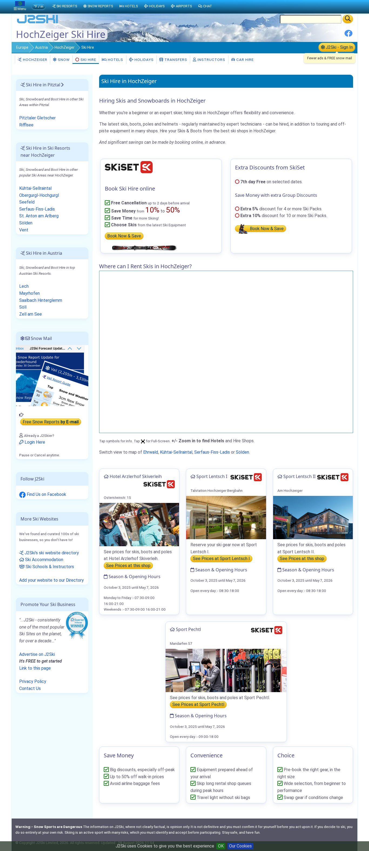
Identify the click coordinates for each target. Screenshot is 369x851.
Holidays (143, 59)
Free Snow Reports (51, 421)
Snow (63, 59)
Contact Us (30, 688)
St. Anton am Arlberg (39, 215)
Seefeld (27, 202)
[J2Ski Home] (37, 22)
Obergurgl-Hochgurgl (39, 195)
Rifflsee (26, 124)
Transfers (175, 59)
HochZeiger (65, 47)
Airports (184, 6)
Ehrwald (150, 452)
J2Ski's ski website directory (51, 552)
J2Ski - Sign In (339, 47)
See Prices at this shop (128, 565)
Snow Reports (100, 6)
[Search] (348, 19)
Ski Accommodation (43, 559)
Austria (41, 47)
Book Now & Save (124, 236)
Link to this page (35, 668)
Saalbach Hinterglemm (40, 300)
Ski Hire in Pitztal (42, 85)
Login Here (34, 442)
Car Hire (244, 59)
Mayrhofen (29, 293)
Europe (22, 47)
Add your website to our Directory (51, 580)
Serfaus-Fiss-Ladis (212, 452)
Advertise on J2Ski (37, 654)
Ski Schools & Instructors (49, 566)
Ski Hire (88, 59)
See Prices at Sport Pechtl (198, 704)
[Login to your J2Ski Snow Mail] (52, 375)
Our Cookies (240, 846)
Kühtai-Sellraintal (176, 452)
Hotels (115, 59)
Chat (207, 6)
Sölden (242, 452)
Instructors (210, 59)
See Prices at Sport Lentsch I (221, 558)
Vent (23, 230)
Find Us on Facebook (46, 494)
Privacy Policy (32, 681)
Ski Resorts (66, 6)
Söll (22, 307)
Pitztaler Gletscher (37, 117)
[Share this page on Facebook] (348, 35)
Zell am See (30, 314)
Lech (24, 286)
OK (221, 846)
